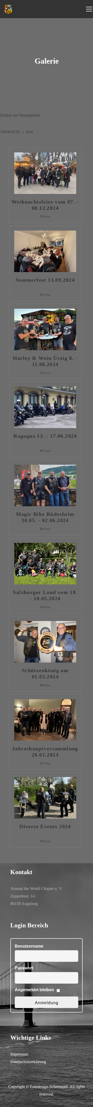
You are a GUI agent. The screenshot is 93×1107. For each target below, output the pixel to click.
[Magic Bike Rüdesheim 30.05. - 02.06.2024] (45, 485)
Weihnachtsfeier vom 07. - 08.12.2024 (45, 205)
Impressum (19, 1054)
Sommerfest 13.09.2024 (45, 280)
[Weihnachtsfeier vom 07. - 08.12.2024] (45, 173)
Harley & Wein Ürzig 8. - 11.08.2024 (45, 361)
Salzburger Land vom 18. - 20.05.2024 (45, 595)
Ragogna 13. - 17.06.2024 (45, 436)
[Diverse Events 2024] (45, 797)
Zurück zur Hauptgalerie (20, 115)
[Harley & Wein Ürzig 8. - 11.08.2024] (45, 329)
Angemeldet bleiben (34, 990)
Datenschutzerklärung (28, 1061)
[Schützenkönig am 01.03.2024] (45, 641)
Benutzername (29, 946)
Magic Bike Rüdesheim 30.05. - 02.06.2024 (45, 517)
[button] (9, 1097)
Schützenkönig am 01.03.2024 (45, 673)
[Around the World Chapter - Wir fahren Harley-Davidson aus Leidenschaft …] (8, 9)
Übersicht (11, 132)
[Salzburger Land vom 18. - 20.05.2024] (45, 563)
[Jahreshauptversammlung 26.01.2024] (45, 719)
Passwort (24, 968)
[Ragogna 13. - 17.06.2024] (45, 407)
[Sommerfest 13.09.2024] (45, 250)
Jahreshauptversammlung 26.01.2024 (45, 752)
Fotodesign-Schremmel (49, 1086)
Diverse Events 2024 (45, 826)
